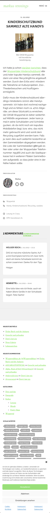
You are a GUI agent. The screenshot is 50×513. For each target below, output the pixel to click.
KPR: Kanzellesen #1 (14, 218)
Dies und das (10, 391)
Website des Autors (22, 184)
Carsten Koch (11, 434)
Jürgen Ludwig (11, 455)
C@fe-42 (25, 430)
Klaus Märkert (27, 455)
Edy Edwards (39, 439)
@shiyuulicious (11, 375)
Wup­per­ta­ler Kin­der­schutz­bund (24, 71)
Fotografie (9, 395)
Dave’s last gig (11, 338)
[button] (46, 462)
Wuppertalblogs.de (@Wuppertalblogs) (21, 358)
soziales (39, 206)
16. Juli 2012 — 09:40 (24, 283)
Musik (13, 406)
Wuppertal (10, 201)
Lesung (13, 402)
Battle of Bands (12, 430)
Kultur (8, 399)
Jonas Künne (38, 451)
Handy (9, 206)
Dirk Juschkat (25, 439)
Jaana (15, 447)
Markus (18, 179)
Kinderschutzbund (19, 206)
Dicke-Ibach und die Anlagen (17, 331)
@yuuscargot (10, 379)
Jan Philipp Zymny (29, 447)
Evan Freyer (24, 443)
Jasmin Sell (24, 451)
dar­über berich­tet (31, 67)
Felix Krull (37, 443)
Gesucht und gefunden (14, 335)
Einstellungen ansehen (25, 500)
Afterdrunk (10, 426)
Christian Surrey (27, 434)
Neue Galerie (10, 342)
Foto (7, 447)
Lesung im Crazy (13, 214)
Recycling (32, 206)
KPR (38, 455)
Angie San (23, 426)
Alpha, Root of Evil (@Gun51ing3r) (19, 369)
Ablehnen (25, 494)
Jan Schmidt (10, 451)
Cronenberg (10, 439)
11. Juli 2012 (25, 17)
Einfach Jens (11, 443)
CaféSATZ (37, 430)
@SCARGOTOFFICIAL (15, 365)
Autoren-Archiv (17, 184)
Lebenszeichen (11, 346)
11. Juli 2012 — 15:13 (27, 248)
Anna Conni (36, 426)
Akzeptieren (25, 487)
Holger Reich (13, 247)
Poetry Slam (15, 410)
